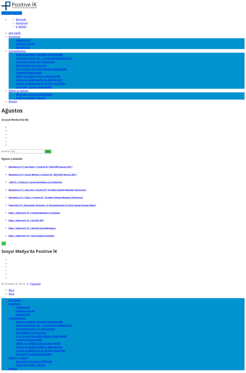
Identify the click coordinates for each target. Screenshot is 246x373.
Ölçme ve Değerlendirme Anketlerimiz (39, 80)
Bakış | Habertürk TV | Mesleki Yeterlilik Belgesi (32, 228)
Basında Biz (23, 47)
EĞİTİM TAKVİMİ (11, 13)
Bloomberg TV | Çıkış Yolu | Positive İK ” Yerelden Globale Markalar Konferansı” (47, 190)
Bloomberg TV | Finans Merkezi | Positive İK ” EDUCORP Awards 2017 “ (43, 174)
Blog (11, 290)
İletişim (13, 101)
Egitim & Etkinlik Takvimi (30, 98)
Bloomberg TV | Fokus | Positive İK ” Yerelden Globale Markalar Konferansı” (46, 197)
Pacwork (35, 284)
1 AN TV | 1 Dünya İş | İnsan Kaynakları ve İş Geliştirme (35, 182)
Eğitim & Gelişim (18, 90)
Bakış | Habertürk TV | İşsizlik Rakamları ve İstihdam (34, 213)
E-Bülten (21, 26)
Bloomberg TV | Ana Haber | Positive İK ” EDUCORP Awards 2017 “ (41, 167)
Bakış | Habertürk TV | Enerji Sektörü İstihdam (31, 235)
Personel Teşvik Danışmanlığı (33, 87)
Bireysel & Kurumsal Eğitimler (34, 94)
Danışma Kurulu (25, 43)
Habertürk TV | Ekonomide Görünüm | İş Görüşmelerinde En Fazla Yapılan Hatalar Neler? (52, 205)
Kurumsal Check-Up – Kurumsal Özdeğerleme (44, 58)
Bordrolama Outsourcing (31, 65)
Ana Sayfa (15, 33)
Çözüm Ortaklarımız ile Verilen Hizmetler (41, 83)
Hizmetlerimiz (17, 51)
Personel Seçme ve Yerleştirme (35, 61)
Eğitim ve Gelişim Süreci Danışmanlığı (38, 76)
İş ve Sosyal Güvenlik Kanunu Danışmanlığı (41, 69)
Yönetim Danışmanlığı (29, 72)
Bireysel (21, 19)
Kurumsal (21, 23)
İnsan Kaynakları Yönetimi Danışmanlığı (39, 54)
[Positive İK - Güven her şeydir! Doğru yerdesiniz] (19, 9)
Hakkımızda (23, 40)
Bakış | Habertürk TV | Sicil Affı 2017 (26, 220)
